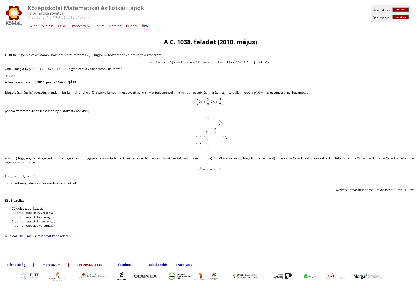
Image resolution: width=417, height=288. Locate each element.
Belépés (400, 9)
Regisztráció (400, 17)
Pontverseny (81, 26)
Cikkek (62, 26)
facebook (125, 265)
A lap (33, 26)
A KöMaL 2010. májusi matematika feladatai (37, 236)
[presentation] (28, 92)
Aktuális (47, 26)
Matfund (115, 26)
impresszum (51, 265)
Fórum (99, 26)
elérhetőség (16, 265)
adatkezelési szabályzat (170, 265)
